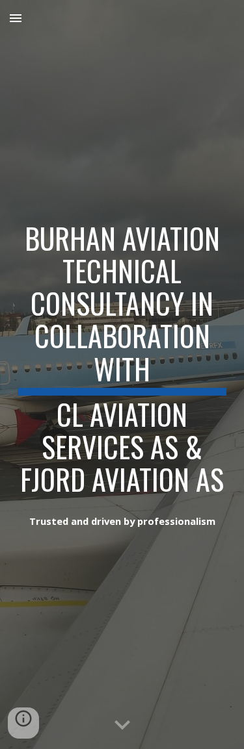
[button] (15, 18)
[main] (122, 356)
